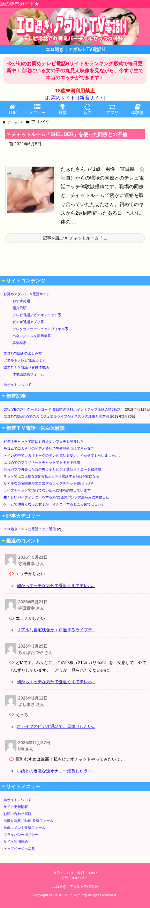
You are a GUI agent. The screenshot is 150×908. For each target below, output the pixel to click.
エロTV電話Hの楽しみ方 (22, 353)
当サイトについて (17, 385)
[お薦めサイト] (61, 97)
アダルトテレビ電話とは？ (24, 360)
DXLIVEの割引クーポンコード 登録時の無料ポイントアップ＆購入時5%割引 (63, 409)
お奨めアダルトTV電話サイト (26, 294)
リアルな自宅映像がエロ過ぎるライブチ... (56, 629)
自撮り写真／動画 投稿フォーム (28, 821)
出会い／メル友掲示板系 (32, 336)
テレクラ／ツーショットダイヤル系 (40, 329)
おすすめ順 (21, 301)
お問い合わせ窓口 (17, 814)
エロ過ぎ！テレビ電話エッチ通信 (29, 529)
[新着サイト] (91, 97)
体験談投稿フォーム (28, 374)
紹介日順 (20, 308)
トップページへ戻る (19, 848)
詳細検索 (20, 343)
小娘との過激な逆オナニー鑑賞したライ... (56, 771)
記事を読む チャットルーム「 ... (75, 238)
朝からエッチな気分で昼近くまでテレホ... (56, 585)
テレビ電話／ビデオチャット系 (37, 315)
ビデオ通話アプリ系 (28, 322)
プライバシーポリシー (20, 835)
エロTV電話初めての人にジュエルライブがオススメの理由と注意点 (56, 416)
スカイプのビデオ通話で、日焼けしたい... (56, 726)
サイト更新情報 (15, 807)
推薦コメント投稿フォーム (24, 828)
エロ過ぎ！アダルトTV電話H (75, 886)
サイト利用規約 (15, 842)
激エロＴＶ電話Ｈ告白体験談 (26, 367)
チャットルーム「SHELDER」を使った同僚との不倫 (69, 134)
